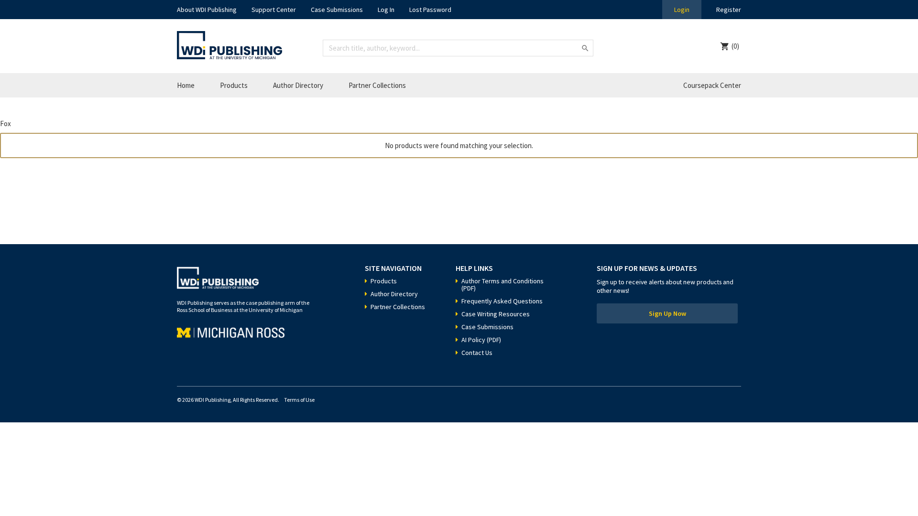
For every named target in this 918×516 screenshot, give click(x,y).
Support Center (273, 9)
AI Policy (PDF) (481, 339)
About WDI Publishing (207, 9)
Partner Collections (377, 85)
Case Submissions (337, 9)
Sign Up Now (667, 313)
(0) (735, 46)
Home (186, 85)
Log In (386, 9)
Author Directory (298, 85)
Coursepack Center (712, 85)
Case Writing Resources (495, 314)
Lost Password (430, 9)
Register (728, 9)
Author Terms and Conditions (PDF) (502, 284)
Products (234, 85)
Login (681, 9)
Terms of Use (299, 399)
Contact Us (476, 352)
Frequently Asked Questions (502, 301)
